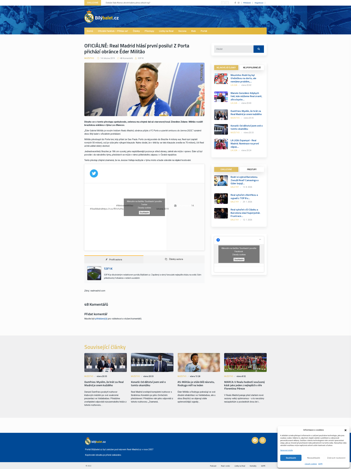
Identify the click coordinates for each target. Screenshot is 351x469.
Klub (193, 31)
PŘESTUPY (252, 169)
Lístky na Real (166, 31)
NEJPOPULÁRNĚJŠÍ (252, 67)
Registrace (259, 3)
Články (136, 31)
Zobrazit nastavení (336, 458)
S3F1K (140, 58)
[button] (345, 430)
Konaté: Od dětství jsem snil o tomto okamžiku (247, 127)
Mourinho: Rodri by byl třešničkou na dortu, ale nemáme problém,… (243, 78)
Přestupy (149, 31)
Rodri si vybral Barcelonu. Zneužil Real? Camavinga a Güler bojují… (244, 180)
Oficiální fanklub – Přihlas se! (113, 31)
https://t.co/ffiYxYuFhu (113, 209)
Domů (90, 31)
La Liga (234, 85)
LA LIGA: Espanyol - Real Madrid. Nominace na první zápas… (245, 143)
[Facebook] (255, 440)
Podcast (213, 466)
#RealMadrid (96, 209)
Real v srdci (225, 466)
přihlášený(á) (101, 318)
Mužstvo (89, 58)
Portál (204, 31)
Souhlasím (291, 458)
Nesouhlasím (313, 458)
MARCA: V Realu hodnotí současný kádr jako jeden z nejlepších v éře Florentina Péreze (244, 385)
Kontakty (253, 466)
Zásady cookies (311, 464)
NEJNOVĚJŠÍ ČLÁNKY (226, 67)
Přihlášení (247, 3)
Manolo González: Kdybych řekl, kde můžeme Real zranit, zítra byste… (246, 96)
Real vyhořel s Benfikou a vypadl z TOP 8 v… (244, 196)
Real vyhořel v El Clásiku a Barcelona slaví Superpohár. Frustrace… (245, 213)
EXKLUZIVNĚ (226, 169)
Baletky (235, 187)
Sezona (182, 31)
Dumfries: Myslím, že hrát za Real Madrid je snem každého (246, 112)
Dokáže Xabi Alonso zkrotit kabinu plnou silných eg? (126, 3)
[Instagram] (262, 440)
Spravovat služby (286, 450)
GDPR (320, 464)
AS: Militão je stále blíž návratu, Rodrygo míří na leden (196, 383)
